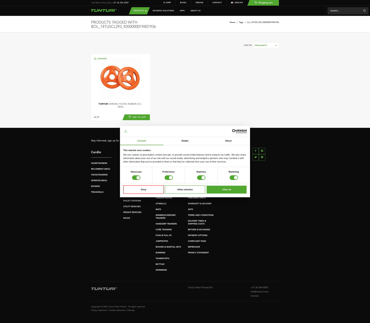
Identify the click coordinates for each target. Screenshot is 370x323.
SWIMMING (161, 270)
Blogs (183, 3)
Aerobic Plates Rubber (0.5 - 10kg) (120, 105)
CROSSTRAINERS (99, 175)
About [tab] (228, 141)
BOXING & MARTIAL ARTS (168, 247)
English (239, 3)
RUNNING (160, 253)
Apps (182, 11)
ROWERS (95, 186)
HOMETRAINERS (99, 163)
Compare (102, 59)
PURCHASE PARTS (197, 198)
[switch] (169, 177)
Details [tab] (185, 141)
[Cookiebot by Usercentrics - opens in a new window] (234, 131)
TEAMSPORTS (162, 259)
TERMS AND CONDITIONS (201, 215)
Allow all (226, 189)
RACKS (126, 218)
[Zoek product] (364, 10)
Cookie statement (117, 310)
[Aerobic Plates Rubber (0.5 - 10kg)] (120, 78)
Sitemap (131, 310)
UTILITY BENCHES (132, 207)
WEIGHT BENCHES (132, 212)
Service (199, 3)
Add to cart (139, 117)
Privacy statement (99, 310)
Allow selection (185, 189)
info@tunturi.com (259, 292)
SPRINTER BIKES (99, 181)
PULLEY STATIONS (132, 201)
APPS (190, 209)
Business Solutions (163, 11)
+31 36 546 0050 (120, 3)
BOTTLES (160, 264)
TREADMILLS (97, 192)
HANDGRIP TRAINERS (166, 224)
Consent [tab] (141, 141)
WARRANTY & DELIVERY (200, 204)
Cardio (96, 152)
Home (232, 22)
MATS (158, 209)
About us (195, 11)
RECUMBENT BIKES (100, 169)
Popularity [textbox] (261, 45)
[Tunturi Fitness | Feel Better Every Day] (107, 10)
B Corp (167, 3)
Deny (143, 189)
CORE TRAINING (164, 230)
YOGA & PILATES (164, 198)
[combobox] (266, 45)
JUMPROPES (162, 241)
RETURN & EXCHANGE (199, 230)
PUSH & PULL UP (164, 235)
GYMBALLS (161, 204)
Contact (217, 3)
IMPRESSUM (194, 247)
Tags (241, 22)
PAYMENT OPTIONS (197, 235)
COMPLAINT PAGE (197, 241)
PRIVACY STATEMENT (198, 253)
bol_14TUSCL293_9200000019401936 (263, 22)
